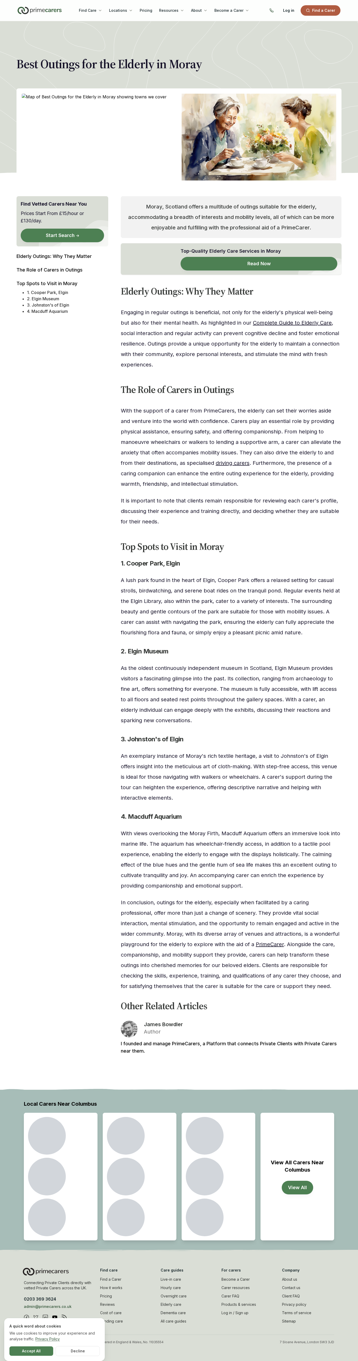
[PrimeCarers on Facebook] (26, 1317)
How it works (111, 1287)
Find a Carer (323, 10)
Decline (78, 1351)
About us (289, 1279)
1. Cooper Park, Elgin (47, 292)
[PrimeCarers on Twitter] (36, 1317)
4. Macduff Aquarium (47, 311)
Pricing (146, 10)
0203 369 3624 (40, 1299)
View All (297, 1187)
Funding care (111, 1321)
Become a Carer (235, 1279)
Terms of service (296, 1313)
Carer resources (235, 1287)
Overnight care (174, 1296)
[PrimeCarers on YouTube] (54, 1317)
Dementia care (173, 1313)
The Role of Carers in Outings (50, 270)
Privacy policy (294, 1304)
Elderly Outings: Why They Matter (54, 256)
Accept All (31, 1351)
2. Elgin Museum (43, 298)
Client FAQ (291, 1296)
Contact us (291, 1287)
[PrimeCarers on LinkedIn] (45, 1317)
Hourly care (171, 1287)
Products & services (238, 1304)
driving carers (232, 463)
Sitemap (289, 1321)
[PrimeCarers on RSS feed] (64, 1317)
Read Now (259, 263)
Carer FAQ (230, 1296)
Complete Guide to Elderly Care (292, 323)
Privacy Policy (47, 1339)
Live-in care (171, 1279)
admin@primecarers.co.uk (48, 1306)
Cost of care (111, 1313)
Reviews (107, 1304)
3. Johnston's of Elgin (48, 305)
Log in (288, 10)
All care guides (173, 1321)
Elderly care (171, 1304)
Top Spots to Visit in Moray (47, 283)
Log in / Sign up (234, 1313)
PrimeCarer (270, 944)
